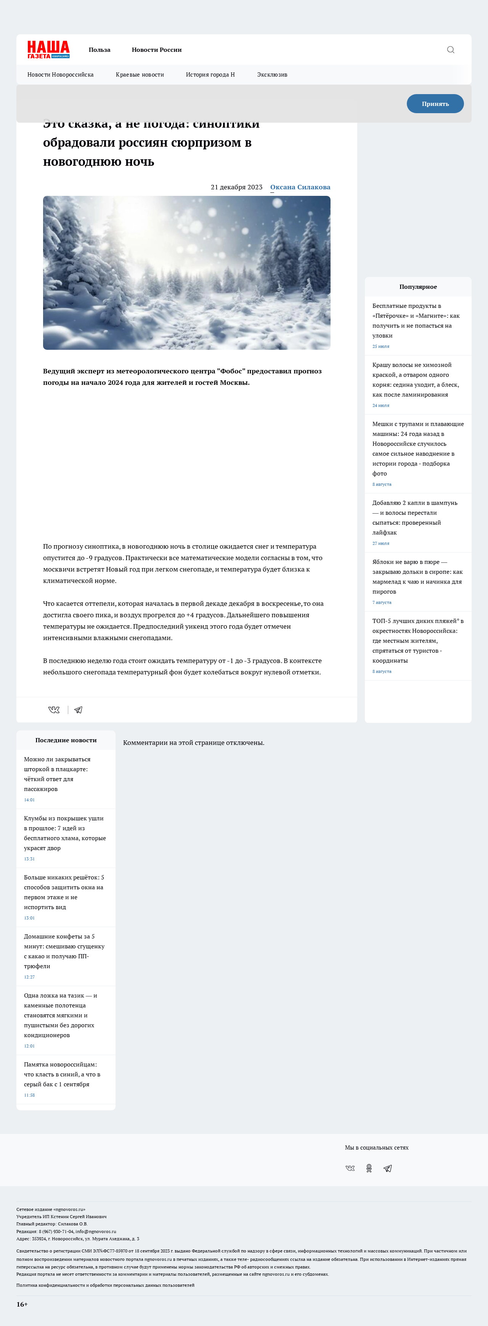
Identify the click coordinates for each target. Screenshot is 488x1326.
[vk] (54, 710)
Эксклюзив (272, 74)
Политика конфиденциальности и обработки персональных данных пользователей (105, 1285)
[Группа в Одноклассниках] (369, 1168)
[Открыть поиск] (450, 49)
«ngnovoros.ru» (69, 1209)
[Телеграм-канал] (388, 1168)
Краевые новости (140, 74)
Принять (435, 103)
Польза (100, 49)
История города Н (210, 74)
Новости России (157, 49)
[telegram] (80, 710)
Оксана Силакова (300, 187)
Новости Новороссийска (60, 74)
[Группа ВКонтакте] (350, 1168)
